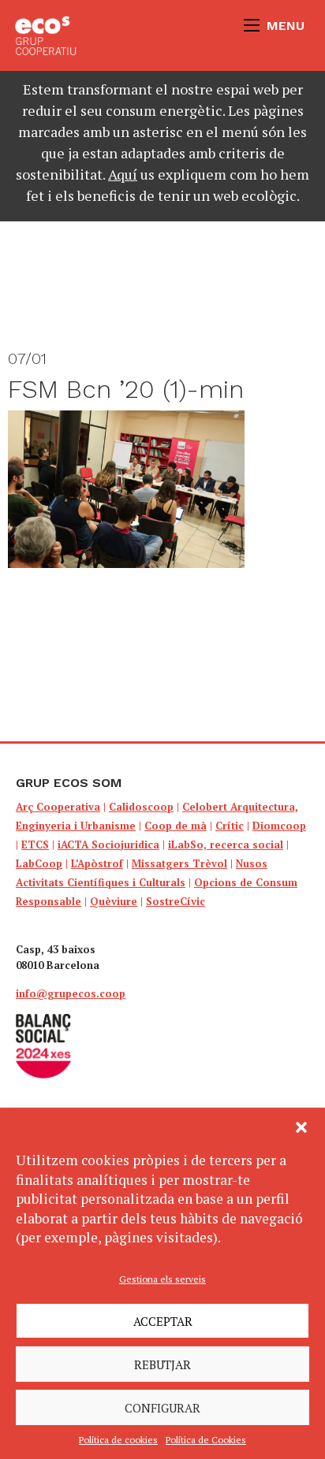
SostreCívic (175, 901)
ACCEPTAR (162, 1321)
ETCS (35, 844)
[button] (301, 1127)
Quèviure (113, 901)
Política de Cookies (206, 1440)
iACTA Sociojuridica (108, 844)
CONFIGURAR (162, 1408)
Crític (229, 826)
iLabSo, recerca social (225, 844)
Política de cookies (118, 1440)
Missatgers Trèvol (179, 863)
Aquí (122, 174)
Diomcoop (279, 826)
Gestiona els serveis (162, 1279)
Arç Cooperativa (58, 807)
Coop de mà (175, 826)
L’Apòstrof (97, 863)
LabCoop (39, 863)
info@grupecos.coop (70, 993)
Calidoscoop (141, 807)
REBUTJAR (162, 1364)
